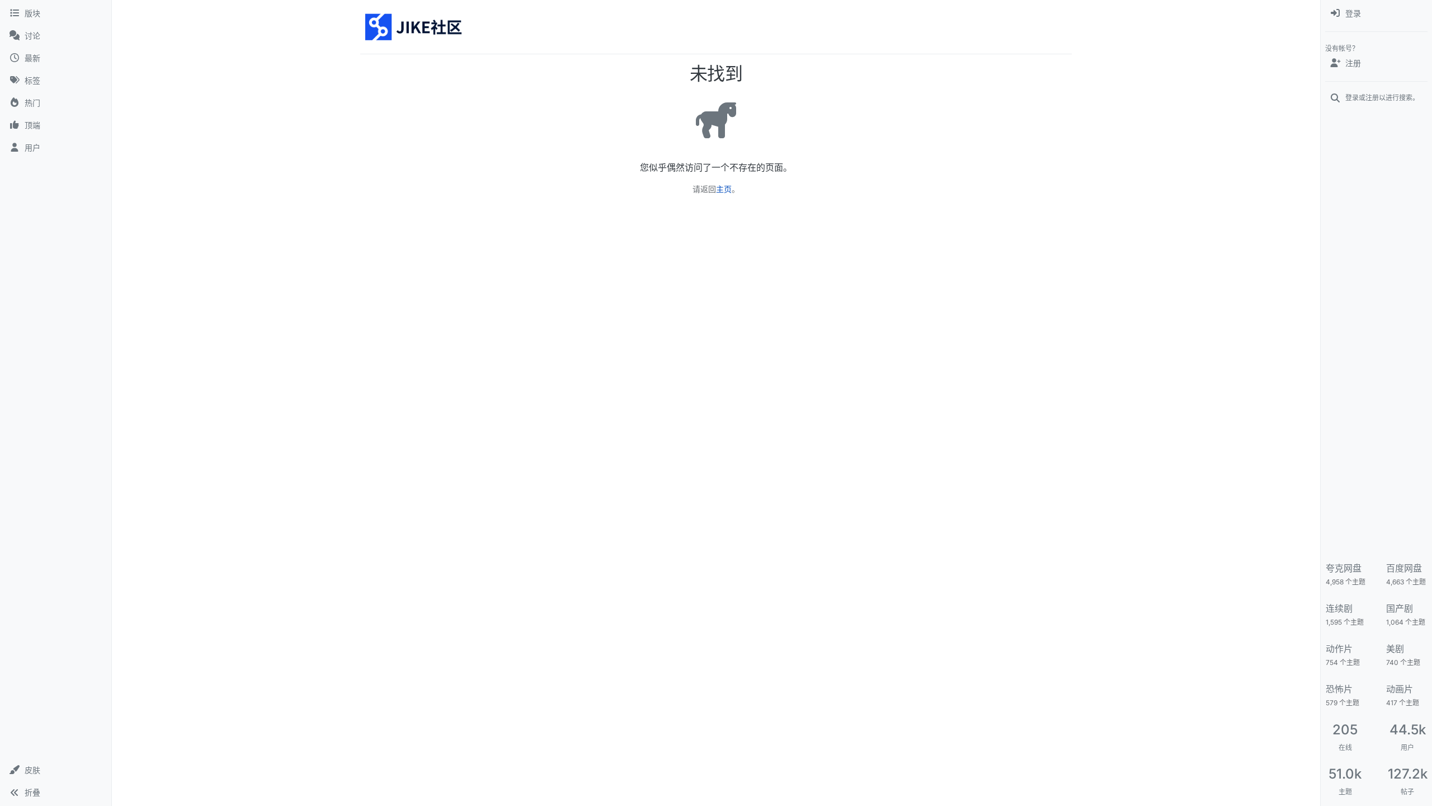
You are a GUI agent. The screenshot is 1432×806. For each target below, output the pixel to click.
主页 (724, 189)
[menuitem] (1376, 13)
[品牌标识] (414, 26)
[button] (55, 770)
